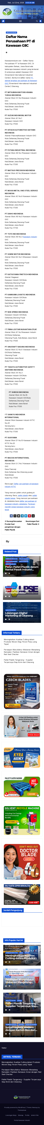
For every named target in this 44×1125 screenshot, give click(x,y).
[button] (37, 21)
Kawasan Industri (30, 237)
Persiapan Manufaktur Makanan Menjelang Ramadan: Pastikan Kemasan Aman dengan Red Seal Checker (22, 652)
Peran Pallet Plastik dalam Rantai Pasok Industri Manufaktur (21, 569)
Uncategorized (11, 32)
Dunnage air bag (11, 1024)
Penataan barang (11, 561)
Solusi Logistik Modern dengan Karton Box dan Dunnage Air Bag (20, 1030)
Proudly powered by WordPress (15, 1107)
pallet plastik (23, 495)
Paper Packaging (31, 1024)
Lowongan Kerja (11, 1115)
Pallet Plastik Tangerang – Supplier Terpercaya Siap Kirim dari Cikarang (21, 1006)
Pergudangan (23, 561)
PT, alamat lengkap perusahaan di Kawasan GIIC (21, 81)
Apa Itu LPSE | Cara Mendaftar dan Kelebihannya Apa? (17, 592)
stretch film (35, 1115)
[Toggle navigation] (20, 21)
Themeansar (22, 1110)
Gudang (21, 1024)
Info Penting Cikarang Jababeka (16, 556)
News (21, 952)
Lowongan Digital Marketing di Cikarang (19, 614)
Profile (27, 1115)
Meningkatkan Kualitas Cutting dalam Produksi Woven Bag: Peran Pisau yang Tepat (20, 641)
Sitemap (20, 1115)
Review (27, 952)
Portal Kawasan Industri (22, 1120)
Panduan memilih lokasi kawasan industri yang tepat (20, 507)
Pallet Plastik (24, 558)
